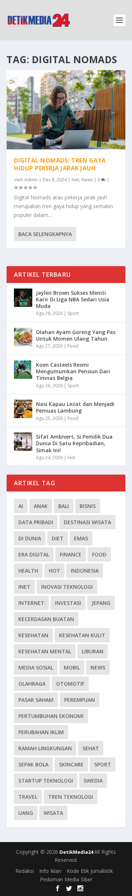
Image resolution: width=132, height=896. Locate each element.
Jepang (101, 602)
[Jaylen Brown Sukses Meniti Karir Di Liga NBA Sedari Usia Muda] (23, 298)
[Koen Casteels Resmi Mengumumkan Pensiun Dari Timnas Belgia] (23, 369)
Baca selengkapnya (45, 234)
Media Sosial (35, 667)
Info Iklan (50, 870)
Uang (25, 812)
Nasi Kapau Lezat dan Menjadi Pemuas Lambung (75, 407)
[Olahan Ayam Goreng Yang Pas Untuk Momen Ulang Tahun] (23, 337)
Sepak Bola (33, 764)
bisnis (88, 506)
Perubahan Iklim (41, 732)
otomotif (70, 683)
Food (72, 346)
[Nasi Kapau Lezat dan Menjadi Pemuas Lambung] (23, 409)
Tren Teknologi (70, 796)
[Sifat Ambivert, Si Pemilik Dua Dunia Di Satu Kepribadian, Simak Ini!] (23, 441)
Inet (75, 180)
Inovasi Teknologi (67, 586)
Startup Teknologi (45, 780)
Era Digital (33, 554)
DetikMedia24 (76, 852)
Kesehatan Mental (44, 651)
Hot (71, 457)
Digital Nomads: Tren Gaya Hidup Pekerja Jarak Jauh (60, 164)
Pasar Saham (36, 699)
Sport (73, 313)
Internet (31, 602)
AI (20, 506)
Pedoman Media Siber (66, 879)
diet (57, 538)
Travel (27, 796)
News (87, 180)
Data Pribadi (35, 522)
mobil (72, 667)
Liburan (92, 651)
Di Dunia (29, 538)
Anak (41, 506)
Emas (81, 538)
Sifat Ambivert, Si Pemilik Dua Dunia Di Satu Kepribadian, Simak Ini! (74, 443)
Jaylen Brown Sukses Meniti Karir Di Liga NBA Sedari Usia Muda (72, 299)
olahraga (31, 683)
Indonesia (85, 570)
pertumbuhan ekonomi (51, 715)
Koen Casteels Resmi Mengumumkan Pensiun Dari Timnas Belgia (73, 371)
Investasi (68, 602)
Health (28, 570)
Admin (31, 180)
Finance (70, 554)
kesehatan (33, 635)
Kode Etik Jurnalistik (90, 870)
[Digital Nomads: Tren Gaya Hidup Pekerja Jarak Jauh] (66, 109)
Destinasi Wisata (87, 522)
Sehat (90, 748)
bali (63, 506)
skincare (71, 764)
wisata (53, 812)
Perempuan (79, 699)
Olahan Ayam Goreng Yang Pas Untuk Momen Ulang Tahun (75, 335)
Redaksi (24, 870)
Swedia (93, 780)
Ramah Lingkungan (45, 748)
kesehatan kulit (82, 635)
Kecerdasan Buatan (46, 619)
